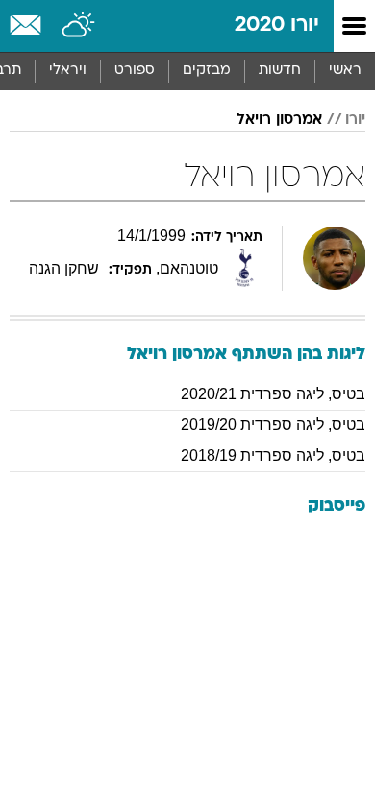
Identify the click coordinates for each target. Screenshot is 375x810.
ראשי (345, 70)
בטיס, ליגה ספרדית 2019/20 (273, 425)
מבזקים (207, 70)
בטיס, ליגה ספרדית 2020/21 (273, 394)
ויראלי (68, 70)
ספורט (134, 70)
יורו (355, 120)
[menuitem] (279, 71)
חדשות (280, 70)
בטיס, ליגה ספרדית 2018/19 (273, 455)
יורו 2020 (277, 25)
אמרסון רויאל (279, 120)
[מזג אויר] (79, 26)
